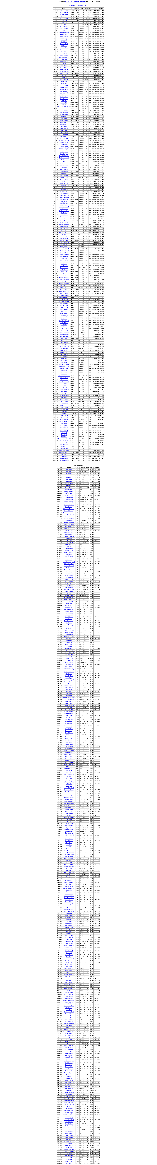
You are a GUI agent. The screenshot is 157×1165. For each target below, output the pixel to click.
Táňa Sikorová (69, 951)
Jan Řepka (69, 473)
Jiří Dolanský (68, 560)
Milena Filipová (64, 51)
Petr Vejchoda (64, 85)
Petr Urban (69, 735)
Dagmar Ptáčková (69, 858)
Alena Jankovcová (64, 193)
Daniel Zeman (64, 217)
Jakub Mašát (69, 727)
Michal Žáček (68, 721)
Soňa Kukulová (64, 340)
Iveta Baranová (64, 456)
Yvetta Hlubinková (64, 134)
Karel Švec (69, 845)
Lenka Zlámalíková (64, 317)
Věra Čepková (69, 1137)
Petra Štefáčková (69, 847)
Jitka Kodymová (69, 544)
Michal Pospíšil (69, 703)
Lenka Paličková (64, 116)
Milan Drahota (69, 613)
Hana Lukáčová (64, 55)
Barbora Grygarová (69, 1100)
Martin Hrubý (64, 65)
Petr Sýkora (69, 623)
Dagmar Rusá (64, 87)
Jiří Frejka (64, 101)
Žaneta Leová (64, 220)
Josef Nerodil (64, 230)
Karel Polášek (68, 970)
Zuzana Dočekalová (64, 429)
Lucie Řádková (69, 695)
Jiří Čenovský (68, 1143)
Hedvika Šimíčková (69, 505)
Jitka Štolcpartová (68, 801)
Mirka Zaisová (64, 260)
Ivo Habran (69, 905)
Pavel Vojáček (64, 36)
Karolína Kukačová (69, 672)
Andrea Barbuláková (68, 1114)
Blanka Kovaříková (64, 211)
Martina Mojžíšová (69, 788)
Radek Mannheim (64, 301)
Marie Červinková (64, 158)
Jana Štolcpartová (68, 829)
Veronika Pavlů (69, 923)
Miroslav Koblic (69, 1112)
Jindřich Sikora (64, 146)
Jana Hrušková (64, 256)
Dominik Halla (69, 1067)
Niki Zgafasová (64, 354)
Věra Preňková (69, 662)
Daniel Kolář (68, 874)
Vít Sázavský (64, 30)
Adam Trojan (68, 723)
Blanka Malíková (68, 668)
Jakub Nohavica (69, 626)
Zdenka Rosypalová (64, 460)
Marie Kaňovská (64, 50)
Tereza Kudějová (68, 607)
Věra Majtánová (64, 112)
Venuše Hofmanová (69, 1141)
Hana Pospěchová (69, 850)
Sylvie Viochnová (69, 790)
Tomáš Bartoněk (69, 1131)
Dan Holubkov (69, 986)
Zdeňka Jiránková (69, 764)
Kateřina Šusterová (69, 835)
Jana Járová (64, 362)
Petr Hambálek (69, 534)
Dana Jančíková (64, 397)
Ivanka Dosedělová (69, 911)
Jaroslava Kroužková (64, 232)
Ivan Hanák (64, 442)
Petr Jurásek (69, 642)
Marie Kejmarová (68, 681)
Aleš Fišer (68, 1004)
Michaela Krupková (64, 297)
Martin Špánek (69, 1080)
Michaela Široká (69, 1043)
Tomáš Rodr (64, 258)
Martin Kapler (64, 114)
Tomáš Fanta (64, 81)
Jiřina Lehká (64, 358)
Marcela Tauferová (64, 382)
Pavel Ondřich (69, 1049)
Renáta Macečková (69, 1012)
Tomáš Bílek (69, 1139)
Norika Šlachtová (68, 532)
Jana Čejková (68, 593)
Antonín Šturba (69, 556)
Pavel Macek (64, 454)
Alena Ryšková (69, 676)
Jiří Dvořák (69, 784)
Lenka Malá (69, 780)
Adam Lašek (69, 554)
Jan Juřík (69, 1106)
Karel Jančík (69, 953)
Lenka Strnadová (68, 1127)
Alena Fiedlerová (64, 415)
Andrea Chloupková (64, 218)
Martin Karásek (69, 1161)
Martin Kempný (64, 405)
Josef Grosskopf (64, 289)
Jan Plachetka (68, 691)
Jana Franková (64, 440)
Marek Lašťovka (64, 61)
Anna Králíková (69, 998)
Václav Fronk (68, 717)
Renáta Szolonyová (69, 1061)
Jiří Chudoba (69, 674)
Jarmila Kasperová (69, 1023)
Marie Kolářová (64, 91)
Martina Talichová (69, 705)
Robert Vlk (64, 53)
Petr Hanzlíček (64, 252)
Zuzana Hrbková (69, 709)
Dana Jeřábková (69, 719)
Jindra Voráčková (64, 69)
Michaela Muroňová (69, 570)
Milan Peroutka (69, 640)
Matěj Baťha (69, 931)
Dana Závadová (64, 99)
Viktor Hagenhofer (64, 291)
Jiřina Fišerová (64, 191)
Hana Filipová (64, 73)
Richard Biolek (69, 839)
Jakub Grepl (69, 1010)
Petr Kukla (69, 819)
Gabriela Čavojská (69, 536)
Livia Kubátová (64, 313)
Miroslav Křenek (69, 1014)
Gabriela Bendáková (69, 854)
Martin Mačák (69, 799)
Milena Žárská (64, 431)
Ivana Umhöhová (64, 444)
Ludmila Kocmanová (68, 1031)
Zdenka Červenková (69, 848)
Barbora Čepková (68, 1072)
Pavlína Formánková (69, 725)
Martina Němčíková (69, 1104)
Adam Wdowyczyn (69, 907)
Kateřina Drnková (64, 366)
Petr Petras (69, 656)
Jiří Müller (69, 628)
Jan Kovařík (64, 150)
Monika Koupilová (64, 242)
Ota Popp (68, 776)
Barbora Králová (69, 947)
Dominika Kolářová (64, 356)
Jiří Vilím (68, 815)
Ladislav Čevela (64, 305)
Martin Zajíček (69, 756)
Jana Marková (69, 1002)
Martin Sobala (64, 18)
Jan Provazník (69, 1053)
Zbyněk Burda (64, 108)
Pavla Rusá (69, 837)
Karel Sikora (64, 59)
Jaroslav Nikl (68, 693)
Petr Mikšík (64, 272)
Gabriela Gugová (64, 403)
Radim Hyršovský (64, 148)
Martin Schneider (68, 685)
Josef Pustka (64, 264)
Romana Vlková (64, 34)
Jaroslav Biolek (64, 407)
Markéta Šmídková (64, 283)
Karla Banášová (69, 870)
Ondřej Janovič (64, 142)
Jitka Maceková (64, 285)
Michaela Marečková (64, 277)
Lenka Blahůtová (68, 1110)
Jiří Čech (64, 281)
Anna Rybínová (64, 124)
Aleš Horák (64, 118)
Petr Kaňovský (64, 138)
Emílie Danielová (68, 994)
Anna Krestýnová (68, 968)
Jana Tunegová (69, 904)
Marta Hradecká (64, 171)
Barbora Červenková (64, 248)
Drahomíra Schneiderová (68, 697)
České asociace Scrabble (75, 2)
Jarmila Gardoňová (64, 224)
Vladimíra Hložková (69, 1006)
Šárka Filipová (69, 833)
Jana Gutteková (69, 1116)
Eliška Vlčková (64, 399)
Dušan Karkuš (69, 937)
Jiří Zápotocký (69, 738)
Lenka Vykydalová (69, 526)
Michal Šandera (64, 350)
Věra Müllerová (69, 733)
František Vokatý (69, 483)
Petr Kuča (64, 201)
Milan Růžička (69, 1122)
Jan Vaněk (69, 980)
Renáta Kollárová (68, 609)
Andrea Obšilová (68, 935)
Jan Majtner (69, 786)
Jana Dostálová (69, 1118)
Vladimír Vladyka (64, 346)
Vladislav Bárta (69, 996)
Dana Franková (64, 417)
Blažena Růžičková (64, 195)
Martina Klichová (64, 421)
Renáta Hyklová (69, 1135)
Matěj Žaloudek (64, 203)
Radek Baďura (64, 128)
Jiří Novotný (69, 892)
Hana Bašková (69, 1088)
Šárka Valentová (64, 411)
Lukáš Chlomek (69, 550)
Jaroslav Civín (69, 605)
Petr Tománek (68, 731)
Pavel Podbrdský (64, 10)
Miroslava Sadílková (69, 988)
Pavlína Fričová (69, 823)
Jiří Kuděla (64, 423)
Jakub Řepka (68, 678)
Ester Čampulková (69, 630)
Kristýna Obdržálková (64, 439)
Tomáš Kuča (69, 469)
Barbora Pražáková (69, 1151)
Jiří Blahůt (69, 689)
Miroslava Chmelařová (64, 376)
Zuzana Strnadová (64, 279)
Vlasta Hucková (64, 163)
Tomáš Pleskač (69, 615)
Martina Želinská (69, 902)
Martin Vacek (64, 83)
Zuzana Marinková (64, 387)
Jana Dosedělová (69, 573)
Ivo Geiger (69, 1051)
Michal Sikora (64, 14)
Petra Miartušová (64, 266)
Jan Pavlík (69, 477)
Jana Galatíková (69, 658)
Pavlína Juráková (64, 419)
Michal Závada (64, 240)
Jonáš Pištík (69, 538)
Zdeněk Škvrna (69, 766)
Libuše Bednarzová (64, 336)
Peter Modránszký (69, 866)
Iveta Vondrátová (64, 79)
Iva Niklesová (68, 811)
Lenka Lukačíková (69, 1082)
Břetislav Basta (64, 97)
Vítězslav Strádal (69, 744)
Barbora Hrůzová (64, 238)
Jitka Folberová (69, 955)
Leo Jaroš (68, 772)
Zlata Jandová (64, 378)
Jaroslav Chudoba (69, 882)
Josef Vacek (69, 778)
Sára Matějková (64, 154)
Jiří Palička (64, 437)
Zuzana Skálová (64, 165)
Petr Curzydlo (68, 737)
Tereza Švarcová (69, 856)
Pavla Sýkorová (69, 497)
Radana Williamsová (64, 295)
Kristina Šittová (69, 634)
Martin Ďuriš (64, 75)
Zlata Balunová (64, 262)
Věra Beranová (69, 503)
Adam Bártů (64, 384)
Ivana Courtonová (69, 711)
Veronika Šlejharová (69, 754)
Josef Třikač (69, 540)
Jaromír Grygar (69, 927)
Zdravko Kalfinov (69, 768)
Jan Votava (64, 160)
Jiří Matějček (64, 161)
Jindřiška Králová (64, 303)
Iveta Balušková (64, 425)
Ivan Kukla (69, 821)
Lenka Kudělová (64, 315)
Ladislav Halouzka (64, 385)
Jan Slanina (69, 860)
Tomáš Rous (69, 603)
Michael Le (64, 446)
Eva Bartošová (69, 660)
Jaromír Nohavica (64, 140)
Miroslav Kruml (69, 611)
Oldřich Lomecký (68, 1045)
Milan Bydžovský (69, 552)
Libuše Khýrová (69, 475)
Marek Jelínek (69, 1033)
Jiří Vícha (63, 234)
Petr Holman (69, 638)
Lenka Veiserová (69, 648)
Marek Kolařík (69, 644)
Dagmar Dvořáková (69, 636)
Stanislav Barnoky (69, 992)
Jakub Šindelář (69, 894)
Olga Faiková (68, 1008)
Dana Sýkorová (69, 617)
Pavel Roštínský (69, 625)
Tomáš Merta (68, 646)
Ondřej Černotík (69, 1041)
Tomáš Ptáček (68, 481)
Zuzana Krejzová (68, 583)
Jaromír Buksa (64, 38)
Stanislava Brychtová (68, 1000)
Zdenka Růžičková (64, 450)
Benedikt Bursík (69, 949)
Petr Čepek (69, 1078)
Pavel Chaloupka (64, 26)
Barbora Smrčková (64, 389)
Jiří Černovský (69, 493)
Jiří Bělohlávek (69, 520)
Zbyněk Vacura (69, 919)
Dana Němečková (64, 207)
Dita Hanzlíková (69, 1084)
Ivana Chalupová (68, 687)
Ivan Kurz (68, 957)
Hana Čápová (68, 925)
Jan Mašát (68, 890)
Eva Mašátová (69, 841)
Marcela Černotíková (68, 1096)
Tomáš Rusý (69, 571)
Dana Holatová (69, 1153)
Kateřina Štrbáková (64, 250)
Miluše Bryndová (64, 95)
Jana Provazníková (69, 959)
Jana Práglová (68, 982)
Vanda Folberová (68, 511)
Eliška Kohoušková (69, 1092)
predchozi (74, 5)
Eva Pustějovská (69, 1108)
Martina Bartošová (69, 1120)
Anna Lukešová (69, 701)
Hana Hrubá (69, 929)
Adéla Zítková (69, 542)
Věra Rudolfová (64, 293)
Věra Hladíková (69, 650)
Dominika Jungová (69, 680)
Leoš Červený (69, 1063)
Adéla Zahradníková (69, 782)
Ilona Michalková (68, 909)
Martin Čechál (69, 1057)
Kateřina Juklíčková (69, 652)
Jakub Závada (64, 215)
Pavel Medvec (69, 1124)
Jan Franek (64, 319)
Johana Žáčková (69, 575)
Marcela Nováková (64, 329)
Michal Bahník (64, 132)
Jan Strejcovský (69, 595)
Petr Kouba (69, 1147)
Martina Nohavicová (64, 71)
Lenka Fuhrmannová (64, 32)
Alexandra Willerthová (64, 106)
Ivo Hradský (64, 63)
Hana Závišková (64, 169)
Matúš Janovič (69, 1126)
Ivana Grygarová (64, 275)
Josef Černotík (69, 1071)
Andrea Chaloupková (64, 332)
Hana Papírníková (69, 713)
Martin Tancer (64, 67)
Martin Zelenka (69, 591)
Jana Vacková (64, 89)
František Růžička (64, 156)
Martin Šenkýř (69, 933)
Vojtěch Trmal (69, 715)
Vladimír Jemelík (68, 809)
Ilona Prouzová (69, 1086)
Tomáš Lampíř (69, 880)
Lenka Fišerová (69, 862)
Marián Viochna (64, 175)
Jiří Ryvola (69, 939)
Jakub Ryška (69, 742)
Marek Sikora (68, 489)
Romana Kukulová (64, 197)
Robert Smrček (64, 189)
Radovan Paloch (69, 1047)
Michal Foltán (64, 409)
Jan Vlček (64, 374)
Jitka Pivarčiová (64, 136)
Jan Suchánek (64, 110)
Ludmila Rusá (64, 12)
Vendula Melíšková (69, 524)
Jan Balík (68, 884)
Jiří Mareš (68, 1076)
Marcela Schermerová (68, 513)
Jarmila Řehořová (68, 1035)
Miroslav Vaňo (64, 287)
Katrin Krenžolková (69, 898)
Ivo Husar (68, 485)
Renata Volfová (64, 144)
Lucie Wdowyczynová (69, 562)
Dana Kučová (64, 307)
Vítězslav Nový (69, 654)
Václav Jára (64, 181)
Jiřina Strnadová (64, 458)
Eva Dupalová (69, 1019)
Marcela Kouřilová (64, 254)
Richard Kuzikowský (68, 888)
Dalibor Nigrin (69, 548)
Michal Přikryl (64, 120)
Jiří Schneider (64, 342)
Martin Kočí (69, 558)
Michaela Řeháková (69, 896)
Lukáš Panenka (69, 813)
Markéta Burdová (68, 1098)
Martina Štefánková (69, 518)
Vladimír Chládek (69, 797)
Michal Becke (64, 244)
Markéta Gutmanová (64, 57)
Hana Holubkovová (69, 1029)
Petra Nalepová (69, 1159)
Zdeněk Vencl (64, 368)
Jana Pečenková (64, 209)
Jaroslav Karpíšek (68, 501)
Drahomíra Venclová (64, 452)
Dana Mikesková (68, 1155)
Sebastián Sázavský (64, 395)
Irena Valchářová (69, 1021)
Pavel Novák (68, 921)
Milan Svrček (64, 338)
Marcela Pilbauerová (69, 522)
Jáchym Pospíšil (69, 886)
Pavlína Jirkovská (64, 330)
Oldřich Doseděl (69, 499)
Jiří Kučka (64, 105)
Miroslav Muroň (64, 48)
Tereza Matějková (64, 334)
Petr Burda (69, 479)
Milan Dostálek (69, 831)
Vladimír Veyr (64, 401)
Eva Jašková (69, 990)
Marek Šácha (68, 843)
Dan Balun (64, 311)
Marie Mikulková (68, 805)
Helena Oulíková (68, 825)
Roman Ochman (69, 585)
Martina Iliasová (64, 270)
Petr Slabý (69, 1163)
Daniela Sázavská (68, 621)
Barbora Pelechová (69, 774)
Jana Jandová (68, 619)
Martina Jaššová (64, 323)
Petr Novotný (68, 740)
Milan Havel (69, 546)
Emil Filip (68, 1074)
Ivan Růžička (64, 325)
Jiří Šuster (64, 187)
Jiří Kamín (64, 46)
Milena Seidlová (64, 380)
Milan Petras (69, 707)
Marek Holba (64, 42)
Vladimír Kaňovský (64, 309)
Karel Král (69, 913)
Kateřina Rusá (64, 44)
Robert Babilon (69, 487)
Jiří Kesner (69, 1090)
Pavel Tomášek (69, 792)
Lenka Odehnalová (69, 762)
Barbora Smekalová (69, 807)
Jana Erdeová (64, 327)
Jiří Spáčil (68, 1037)
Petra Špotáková (64, 360)
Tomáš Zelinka (69, 579)
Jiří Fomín (68, 876)
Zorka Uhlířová (69, 729)
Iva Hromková (64, 246)
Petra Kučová (68, 507)
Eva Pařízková (64, 427)
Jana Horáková (69, 664)
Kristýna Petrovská (69, 872)
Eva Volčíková (69, 1129)
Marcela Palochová (64, 364)
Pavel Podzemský (68, 864)
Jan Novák (64, 173)
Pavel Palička (64, 103)
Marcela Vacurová (69, 750)
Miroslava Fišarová (69, 566)
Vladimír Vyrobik (64, 177)
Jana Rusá (68, 471)
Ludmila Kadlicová (69, 514)
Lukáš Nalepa (68, 1133)
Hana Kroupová (64, 205)
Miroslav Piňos (69, 577)
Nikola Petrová (64, 348)
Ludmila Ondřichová (68, 1149)
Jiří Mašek (64, 344)
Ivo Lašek (68, 568)
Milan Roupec (64, 222)
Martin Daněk (64, 28)
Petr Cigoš (64, 435)
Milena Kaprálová (69, 564)
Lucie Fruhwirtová (69, 852)
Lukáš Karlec (64, 273)
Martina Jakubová (69, 491)
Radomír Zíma (69, 1015)
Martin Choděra (69, 581)
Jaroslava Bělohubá (69, 803)
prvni (70, 5)
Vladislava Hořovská (68, 509)
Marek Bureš (68, 966)
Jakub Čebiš (69, 878)
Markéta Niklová (64, 352)
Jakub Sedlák (68, 1157)
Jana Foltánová (64, 268)
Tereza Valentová (64, 299)
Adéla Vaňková (69, 748)
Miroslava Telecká (64, 321)
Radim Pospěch (69, 632)
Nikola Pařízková (68, 528)
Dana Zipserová (69, 976)
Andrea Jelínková (68, 1145)
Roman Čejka (64, 130)
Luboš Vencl (64, 20)
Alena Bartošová (69, 1069)
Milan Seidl (64, 433)
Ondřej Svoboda (69, 943)
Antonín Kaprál (69, 516)
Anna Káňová (69, 793)
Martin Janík (69, 972)
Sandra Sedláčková (69, 817)
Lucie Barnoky (69, 683)
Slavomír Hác (68, 1094)
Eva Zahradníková (69, 670)
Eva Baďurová (64, 228)
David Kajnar (68, 1055)
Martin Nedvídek (64, 226)
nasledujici (80, 5)
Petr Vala (69, 1017)
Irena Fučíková (69, 752)
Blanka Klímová (69, 900)
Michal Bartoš (69, 915)
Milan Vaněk (64, 413)
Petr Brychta (69, 1025)
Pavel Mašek (69, 827)
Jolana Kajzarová (64, 183)
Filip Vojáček (64, 213)
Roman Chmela (69, 530)
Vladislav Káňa (69, 770)
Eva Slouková (69, 960)
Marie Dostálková (69, 945)
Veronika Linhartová (69, 599)
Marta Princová (64, 448)
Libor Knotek (68, 964)
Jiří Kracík (64, 167)
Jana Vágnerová (64, 152)
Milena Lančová (64, 372)
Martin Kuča (64, 16)
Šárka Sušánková (68, 1102)
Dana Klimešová (64, 199)
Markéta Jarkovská (69, 974)
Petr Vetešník (64, 126)
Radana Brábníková (69, 1027)
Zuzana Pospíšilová (64, 185)
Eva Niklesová (69, 746)
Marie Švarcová (69, 601)
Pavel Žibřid (64, 22)
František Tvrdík (69, 760)
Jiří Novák (64, 236)
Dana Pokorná (64, 93)
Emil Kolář (69, 868)
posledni (85, 5)
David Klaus (69, 1039)
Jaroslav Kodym (64, 77)
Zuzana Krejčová (64, 179)
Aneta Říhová (68, 666)
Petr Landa (64, 24)
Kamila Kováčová (69, 589)
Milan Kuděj (64, 40)
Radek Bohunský (68, 984)
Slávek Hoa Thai (69, 917)
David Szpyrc (68, 1065)
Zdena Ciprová (69, 495)
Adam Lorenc (68, 758)
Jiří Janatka (64, 391)
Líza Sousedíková (69, 597)
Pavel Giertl (69, 962)
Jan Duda (68, 1059)
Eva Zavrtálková (69, 587)
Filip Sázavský (64, 122)
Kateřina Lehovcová (69, 699)
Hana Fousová (69, 941)
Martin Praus (64, 370)
